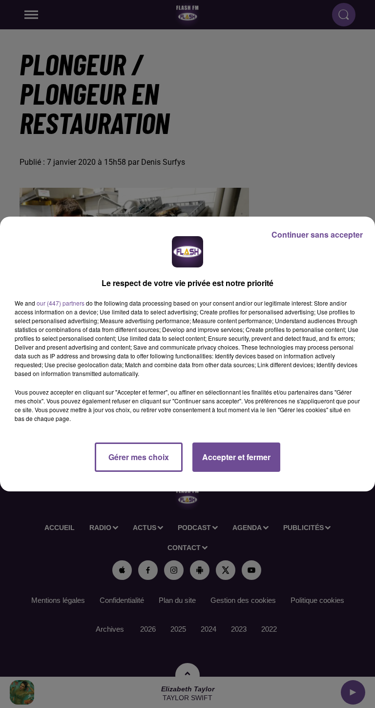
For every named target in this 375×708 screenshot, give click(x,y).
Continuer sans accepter (317, 234)
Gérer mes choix (138, 457)
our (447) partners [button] (60, 303)
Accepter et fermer (236, 457)
